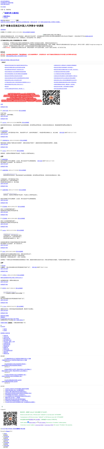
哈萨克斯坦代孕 (7, 340)
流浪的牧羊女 (5, 140)
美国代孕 (5, 335)
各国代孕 (6, 16)
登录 (2, 4)
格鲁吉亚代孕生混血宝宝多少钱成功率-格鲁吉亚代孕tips (16, 65)
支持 (4, 116)
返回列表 (3, 315)
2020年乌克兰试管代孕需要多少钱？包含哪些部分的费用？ (20, 402)
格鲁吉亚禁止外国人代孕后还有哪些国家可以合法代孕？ (65, 80)
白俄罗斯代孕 (6, 343)
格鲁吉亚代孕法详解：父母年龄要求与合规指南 (63, 86)
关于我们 (6, 428)
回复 (2, 104)
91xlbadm (3, 326)
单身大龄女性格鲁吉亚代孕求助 (60, 88)
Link (8, 318)
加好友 (5, 329)
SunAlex (4, 122)
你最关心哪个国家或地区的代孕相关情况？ (16, 391)
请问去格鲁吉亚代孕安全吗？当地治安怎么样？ (14, 69)
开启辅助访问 (4, 2)
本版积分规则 (4, 322)
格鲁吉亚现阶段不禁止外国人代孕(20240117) (14, 84)
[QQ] (2, 428)
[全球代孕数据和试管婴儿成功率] (13, 380)
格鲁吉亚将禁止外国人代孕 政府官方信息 (16, 56)
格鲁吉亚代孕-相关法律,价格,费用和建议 (15, 399)
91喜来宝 (18, 428)
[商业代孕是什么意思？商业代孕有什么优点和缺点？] (18, 369)
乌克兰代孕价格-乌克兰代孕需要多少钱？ (12, 376)
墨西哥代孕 (6, 353)
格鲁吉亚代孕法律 (14, 60)
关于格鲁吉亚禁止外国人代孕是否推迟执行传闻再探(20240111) (18, 82)
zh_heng (4, 306)
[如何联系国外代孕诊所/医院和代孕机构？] (15, 364)
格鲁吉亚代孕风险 (5, 60)
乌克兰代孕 (6, 337)
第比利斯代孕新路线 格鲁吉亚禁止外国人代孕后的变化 (65, 82)
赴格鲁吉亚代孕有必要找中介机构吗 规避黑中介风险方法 (65, 75)
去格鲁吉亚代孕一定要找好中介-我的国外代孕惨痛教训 (65, 65)
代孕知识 (5, 17)
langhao (4, 150)
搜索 (2, 20)
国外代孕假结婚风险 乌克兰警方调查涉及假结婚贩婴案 (16, 73)
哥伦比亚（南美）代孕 (9, 341)
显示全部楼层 (26, 32)
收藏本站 (7, 1)
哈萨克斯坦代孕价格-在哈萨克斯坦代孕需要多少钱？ (18, 393)
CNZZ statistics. (42, 422)
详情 (60, 132)
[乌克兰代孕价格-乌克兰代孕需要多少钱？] (15, 374)
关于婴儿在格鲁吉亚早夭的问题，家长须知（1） (15, 88)
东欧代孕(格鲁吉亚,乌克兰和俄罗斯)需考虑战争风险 (15, 71)
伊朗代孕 (5, 352)
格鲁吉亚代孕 (33, 22)
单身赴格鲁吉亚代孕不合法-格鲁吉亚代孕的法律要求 (64, 78)
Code (14, 318)
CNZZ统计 (37, 419)
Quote (11, 318)
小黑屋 (13, 428)
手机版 (10, 428)
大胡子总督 (5, 110)
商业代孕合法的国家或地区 (23, 22)
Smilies (17, 318)
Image (5, 318)
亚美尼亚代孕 (6, 344)
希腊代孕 (5, 347)
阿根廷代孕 (6, 349)
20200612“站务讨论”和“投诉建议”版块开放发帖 (17, 388)
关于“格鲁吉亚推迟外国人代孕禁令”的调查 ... (49, 22)
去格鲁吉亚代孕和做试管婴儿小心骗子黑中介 (16, 400)
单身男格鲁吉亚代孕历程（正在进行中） (15, 394)
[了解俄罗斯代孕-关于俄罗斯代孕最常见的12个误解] (18, 358)
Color (3, 318)
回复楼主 (3, 333)
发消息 (5, 330)
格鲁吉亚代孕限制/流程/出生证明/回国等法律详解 (15, 67)
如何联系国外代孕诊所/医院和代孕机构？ (12, 365)
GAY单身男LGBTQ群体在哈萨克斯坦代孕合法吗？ (18, 396)
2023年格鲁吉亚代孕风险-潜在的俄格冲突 (62, 73)
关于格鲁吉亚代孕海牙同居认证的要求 (62, 71)
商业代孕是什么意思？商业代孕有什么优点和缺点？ (15, 370)
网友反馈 (7, 86)
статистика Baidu (39, 425)
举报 (6, 106)
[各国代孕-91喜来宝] (11, 13)
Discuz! (8, 431)
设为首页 (3, 1)
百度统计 (31, 419)
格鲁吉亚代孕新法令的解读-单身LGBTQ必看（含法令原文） (66, 69)
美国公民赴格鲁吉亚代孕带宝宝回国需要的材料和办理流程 (17, 78)
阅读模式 (32, 32)
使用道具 (3, 106)
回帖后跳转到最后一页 (19, 322)
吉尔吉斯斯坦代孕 (7, 350)
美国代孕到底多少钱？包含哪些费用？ (15, 390)
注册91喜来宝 (6, 4)
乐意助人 (4, 275)
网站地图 (23, 428)
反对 (7, 116)
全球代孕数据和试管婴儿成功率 (10, 381)
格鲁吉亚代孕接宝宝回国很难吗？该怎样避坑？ (63, 67)
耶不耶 (3, 265)
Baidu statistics (32, 422)
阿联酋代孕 (6, 346)
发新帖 (7, 315)
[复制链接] (3, 29)
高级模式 (3, 317)
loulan (3, 251)
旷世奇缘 (4, 206)
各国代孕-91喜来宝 (5, 22)
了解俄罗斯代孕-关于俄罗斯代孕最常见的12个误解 (14, 360)
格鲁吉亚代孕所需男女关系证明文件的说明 (13, 75)
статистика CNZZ (49, 425)
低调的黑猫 (5, 131)
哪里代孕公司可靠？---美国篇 (12, 397)
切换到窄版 (10, 2)
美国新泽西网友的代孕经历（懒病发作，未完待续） (64, 84)
